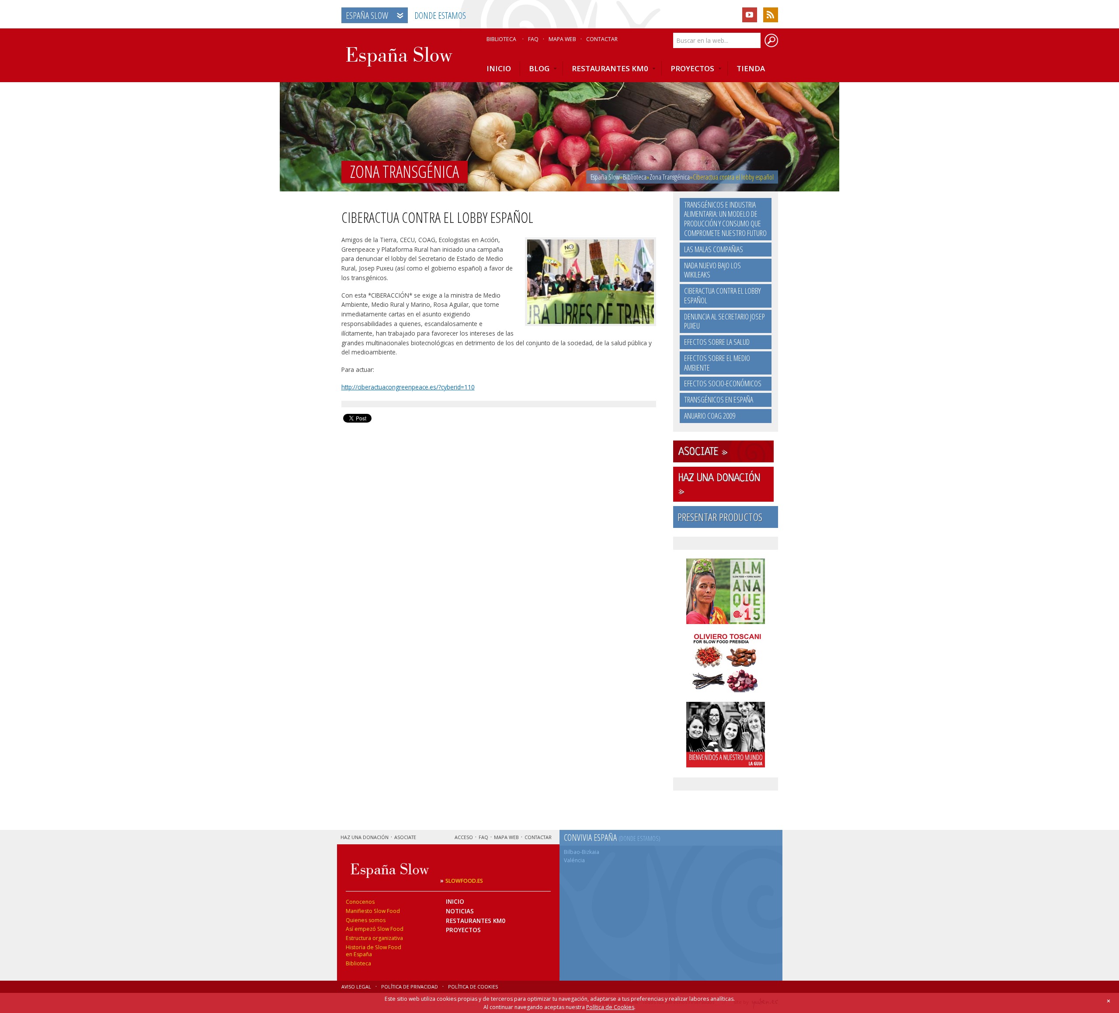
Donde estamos (440, 15)
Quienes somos (366, 920)
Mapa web (562, 39)
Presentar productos (720, 517)
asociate (405, 837)
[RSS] (770, 14)
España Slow (367, 15)
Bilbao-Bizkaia (581, 852)
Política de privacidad (409, 986)
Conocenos (360, 901)
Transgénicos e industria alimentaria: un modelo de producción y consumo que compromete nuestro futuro (725, 218)
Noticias (460, 911)
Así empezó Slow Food (374, 929)
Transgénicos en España (718, 399)
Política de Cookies (610, 1007)
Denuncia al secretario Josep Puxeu (724, 321)
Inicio (455, 901)
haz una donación (365, 837)
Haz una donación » (719, 485)
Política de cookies (473, 986)
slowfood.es (464, 881)
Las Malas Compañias (713, 249)
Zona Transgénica (670, 177)
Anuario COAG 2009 (709, 415)
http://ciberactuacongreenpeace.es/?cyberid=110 (408, 387)
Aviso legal (356, 986)
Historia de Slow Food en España (373, 951)
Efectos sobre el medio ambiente (717, 363)
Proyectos (463, 930)
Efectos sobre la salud (717, 342)
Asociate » (702, 452)
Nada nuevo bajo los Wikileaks (712, 270)
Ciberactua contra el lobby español (722, 295)
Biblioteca (501, 39)
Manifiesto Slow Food (373, 911)
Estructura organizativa (374, 938)
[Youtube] (749, 14)
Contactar (602, 39)
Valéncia (574, 860)
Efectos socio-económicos (722, 383)
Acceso (464, 837)
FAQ (533, 39)
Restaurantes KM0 (475, 920)
